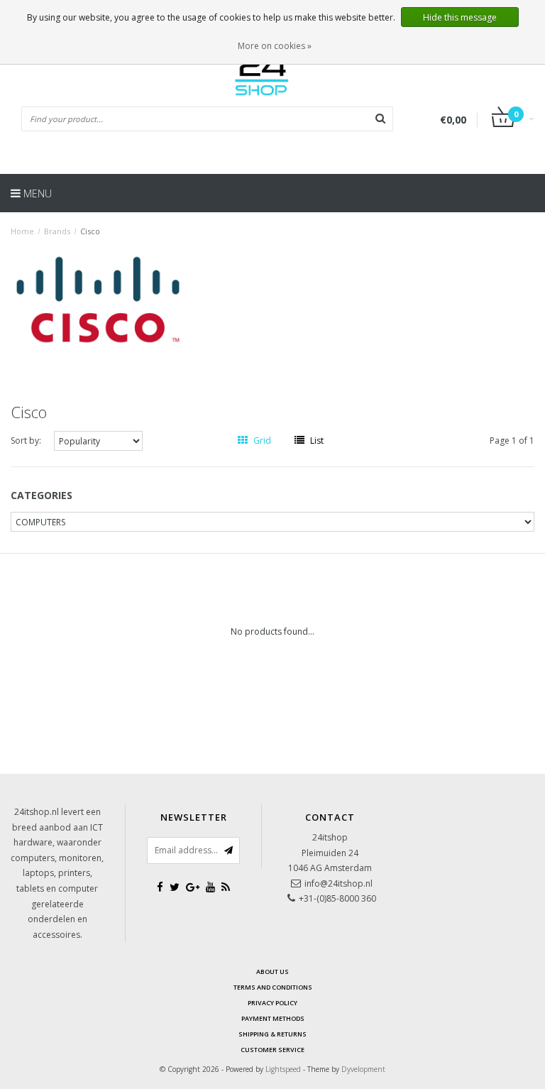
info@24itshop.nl (338, 883)
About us (272, 971)
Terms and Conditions (272, 987)
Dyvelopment (363, 1069)
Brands (57, 231)
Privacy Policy (272, 1002)
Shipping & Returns (272, 1034)
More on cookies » (275, 46)
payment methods (272, 1018)
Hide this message (460, 17)
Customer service (272, 1049)
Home (22, 231)
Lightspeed (283, 1069)
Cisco (90, 231)
